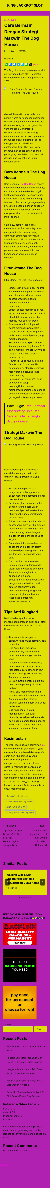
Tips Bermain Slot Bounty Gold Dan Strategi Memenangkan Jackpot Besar (12, 835)
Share (36, 64)
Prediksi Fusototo (12, 1116)
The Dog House (27, 184)
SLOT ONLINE (10, 20)
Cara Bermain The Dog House (18, 802)
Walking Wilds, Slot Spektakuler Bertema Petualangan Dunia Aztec (22, 878)
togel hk (4, 1164)
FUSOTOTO (9, 1108)
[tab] (19, 897)
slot (43, 745)
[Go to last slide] (7, 882)
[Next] (42, 882)
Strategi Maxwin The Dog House (19, 813)
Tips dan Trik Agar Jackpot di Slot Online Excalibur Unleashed (38, 835)
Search (7, 1024)
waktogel (8, 1119)
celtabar (10, 51)
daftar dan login (27, 1126)
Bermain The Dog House (16, 796)
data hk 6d (9, 1112)
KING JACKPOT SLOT (15, 807)
